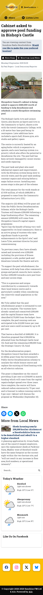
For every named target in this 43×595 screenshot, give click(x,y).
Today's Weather (13, 478)
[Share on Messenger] (10, 413)
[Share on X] (16, 413)
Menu (12, 17)
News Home (10, 58)
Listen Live (32, 17)
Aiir (30, 591)
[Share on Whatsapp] (23, 413)
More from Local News (30, 58)
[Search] (39, 470)
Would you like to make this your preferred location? (20, 48)
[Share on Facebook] (3, 413)
